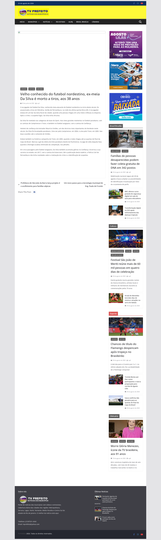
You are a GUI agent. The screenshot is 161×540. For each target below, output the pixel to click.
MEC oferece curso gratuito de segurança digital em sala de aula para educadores (133, 194)
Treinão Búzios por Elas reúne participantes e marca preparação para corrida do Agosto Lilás (133, 383)
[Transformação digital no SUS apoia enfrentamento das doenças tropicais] (116, 213)
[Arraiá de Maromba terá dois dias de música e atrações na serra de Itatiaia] (116, 300)
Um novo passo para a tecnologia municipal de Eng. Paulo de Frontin (83, 184)
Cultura (128, 251)
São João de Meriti (117, 255)
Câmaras (95, 22)
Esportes (23, 89)
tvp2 (38, 103)
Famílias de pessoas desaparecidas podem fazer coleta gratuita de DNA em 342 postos (125, 161)
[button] (38, 21)
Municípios (32, 22)
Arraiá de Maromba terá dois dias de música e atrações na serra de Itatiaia (132, 299)
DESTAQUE (114, 441)
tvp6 (129, 172)
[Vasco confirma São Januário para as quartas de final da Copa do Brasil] (116, 403)
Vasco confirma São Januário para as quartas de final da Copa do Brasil (132, 401)
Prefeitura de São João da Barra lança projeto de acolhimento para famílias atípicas (40, 184)
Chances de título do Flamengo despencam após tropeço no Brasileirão (124, 350)
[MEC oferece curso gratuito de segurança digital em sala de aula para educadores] (116, 196)
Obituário (40, 89)
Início (22, 22)
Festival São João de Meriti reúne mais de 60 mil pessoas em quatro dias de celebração (125, 265)
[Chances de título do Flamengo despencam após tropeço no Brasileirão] (126, 326)
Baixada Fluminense (117, 251)
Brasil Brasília (82, 22)
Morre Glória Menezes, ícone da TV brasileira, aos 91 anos (125, 450)
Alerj (71, 22)
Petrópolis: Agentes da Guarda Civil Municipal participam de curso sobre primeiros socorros (106, 499)
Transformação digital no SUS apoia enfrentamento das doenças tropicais (133, 211)
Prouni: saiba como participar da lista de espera (108, 519)
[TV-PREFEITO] (33, 497)
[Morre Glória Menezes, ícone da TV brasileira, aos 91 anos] (126, 429)
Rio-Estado (60, 22)
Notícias (46, 22)
